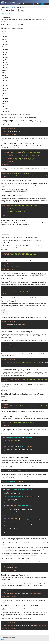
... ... (11, 266)
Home (21, 3)
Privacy (3, 639)
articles (13, 7)
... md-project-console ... (14, 324)
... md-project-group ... (20, 347)
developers (8, 7)
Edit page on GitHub (7, 13)
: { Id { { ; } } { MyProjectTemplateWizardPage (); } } (18, 445)
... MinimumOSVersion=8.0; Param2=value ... (24, 625)
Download (31, 3)
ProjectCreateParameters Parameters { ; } (14, 470)
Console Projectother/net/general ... (14, 131)
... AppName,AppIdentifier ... (21, 593)
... (19, 210)
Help (35, 3)
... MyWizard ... (10, 567)
